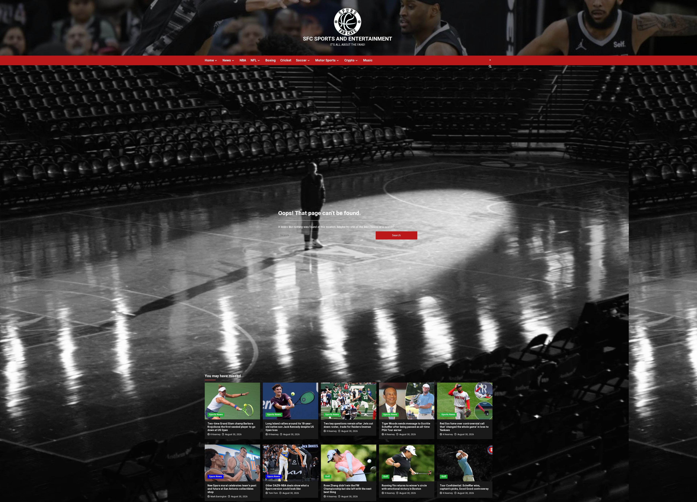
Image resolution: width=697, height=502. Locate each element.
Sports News (216, 414)
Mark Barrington (219, 496)
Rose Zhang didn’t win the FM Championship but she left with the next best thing (347, 489)
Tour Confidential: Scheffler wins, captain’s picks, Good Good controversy (464, 487)
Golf (327, 476)
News (227, 60)
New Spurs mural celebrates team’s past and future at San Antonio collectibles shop (231, 489)
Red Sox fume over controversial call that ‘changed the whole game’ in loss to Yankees (464, 427)
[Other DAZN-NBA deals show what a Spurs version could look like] (290, 463)
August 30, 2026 (233, 434)
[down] (216, 60)
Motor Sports (325, 60)
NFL (254, 60)
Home (209, 60)
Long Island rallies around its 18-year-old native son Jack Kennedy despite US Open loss (290, 427)
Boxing (270, 60)
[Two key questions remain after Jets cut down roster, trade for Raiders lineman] (348, 401)
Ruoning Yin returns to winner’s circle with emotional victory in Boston (404, 487)
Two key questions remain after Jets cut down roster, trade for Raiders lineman (348, 425)
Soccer (301, 60)
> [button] (490, 60)
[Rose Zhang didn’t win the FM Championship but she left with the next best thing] (348, 463)
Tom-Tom (273, 493)
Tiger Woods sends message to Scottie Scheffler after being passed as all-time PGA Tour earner (406, 427)
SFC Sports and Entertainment (347, 39)
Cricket (285, 60)
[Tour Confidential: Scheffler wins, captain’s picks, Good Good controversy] (464, 463)
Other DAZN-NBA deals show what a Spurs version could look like (287, 487)
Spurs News (215, 476)
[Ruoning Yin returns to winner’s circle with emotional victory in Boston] (406, 463)
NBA (243, 60)
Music (367, 60)
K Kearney (216, 434)
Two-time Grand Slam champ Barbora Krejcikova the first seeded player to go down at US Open (231, 427)
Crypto (349, 60)
